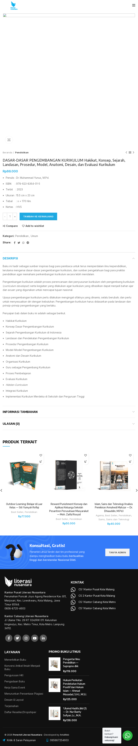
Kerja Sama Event (14, 687)
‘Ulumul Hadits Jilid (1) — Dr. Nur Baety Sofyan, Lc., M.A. (75, 712)
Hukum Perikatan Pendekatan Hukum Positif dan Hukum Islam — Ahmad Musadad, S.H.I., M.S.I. (75, 687)
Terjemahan (11, 706)
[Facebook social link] (15, 242)
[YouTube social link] (34, 638)
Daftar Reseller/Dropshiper (20, 712)
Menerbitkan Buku (15, 659)
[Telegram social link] (28, 242)
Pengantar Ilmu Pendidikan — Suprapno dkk (71, 663)
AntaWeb (64, 734)
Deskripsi (10, 258)
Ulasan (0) (11, 423)
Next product (133, 152)
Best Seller (17, 512)
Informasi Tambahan (20, 412)
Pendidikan (22, 152)
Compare (12, 226)
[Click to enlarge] (9, 139)
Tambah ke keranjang (38, 216)
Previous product (126, 152)
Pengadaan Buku (14, 681)
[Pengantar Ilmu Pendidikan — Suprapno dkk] (54, 665)
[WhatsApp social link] (23, 242)
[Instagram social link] (26, 638)
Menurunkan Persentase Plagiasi (23, 693)
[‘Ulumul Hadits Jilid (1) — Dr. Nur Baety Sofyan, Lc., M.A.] (54, 714)
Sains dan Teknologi (117, 519)
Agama (100, 515)
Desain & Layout (14, 699)
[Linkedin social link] (43, 638)
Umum (34, 236)
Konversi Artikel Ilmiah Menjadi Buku (22, 667)
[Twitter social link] (19, 242)
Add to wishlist (35, 226)
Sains (101, 519)
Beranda (7, 152)
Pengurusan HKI (13, 675)
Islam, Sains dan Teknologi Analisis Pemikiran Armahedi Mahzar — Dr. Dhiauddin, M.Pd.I (114, 507)
